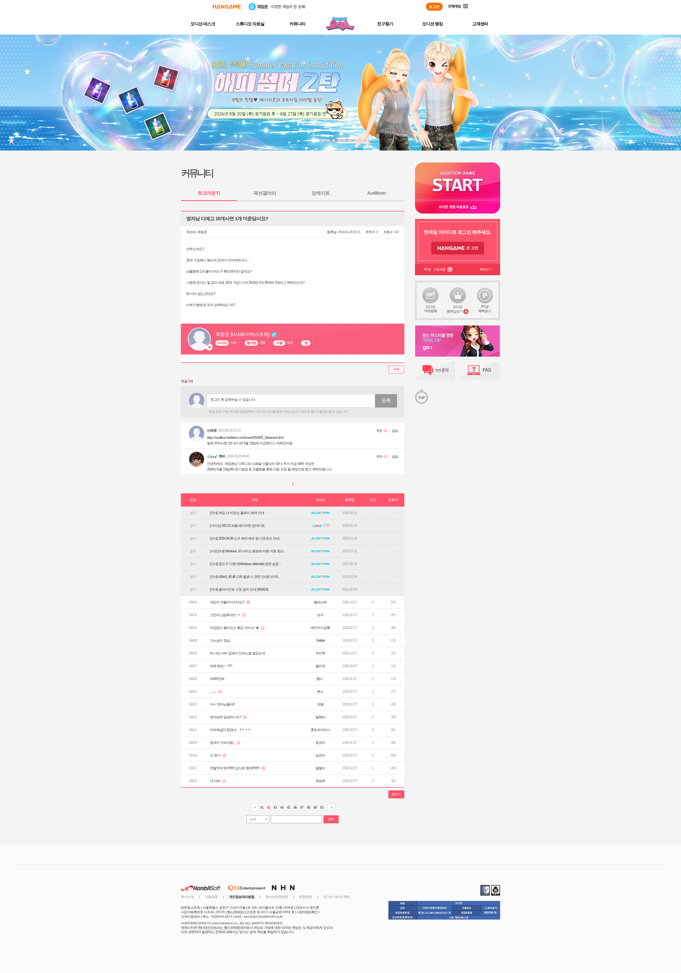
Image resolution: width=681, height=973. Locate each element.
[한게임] (227, 7)
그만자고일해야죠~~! (227, 615)
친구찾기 (385, 24)
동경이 (320, 743)
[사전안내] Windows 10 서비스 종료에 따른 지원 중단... (248, 551)
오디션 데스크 (202, 24)
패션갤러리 (265, 193)
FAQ (479, 370)
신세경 (212, 430)
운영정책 (305, 897)
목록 (396, 369)
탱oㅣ (320, 679)
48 (308, 807)
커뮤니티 (297, 24)
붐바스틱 (320, 602)
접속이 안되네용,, (225, 743)
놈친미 (320, 755)
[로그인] (434, 7)
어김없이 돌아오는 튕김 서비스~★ (237, 628)
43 (275, 807)
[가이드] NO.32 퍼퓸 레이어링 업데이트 (237, 526)
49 (315, 807)
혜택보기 (485, 269)
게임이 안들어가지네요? (230, 602)
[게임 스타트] (457, 181)
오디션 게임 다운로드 (457, 207)
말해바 (320, 717)
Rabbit (320, 640)
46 (295, 807)
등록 (386, 400)
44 (281, 807)
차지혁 (320, 653)
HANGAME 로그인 (457, 248)
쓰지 (320, 615)
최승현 (320, 781)
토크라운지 (209, 193)
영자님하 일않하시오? (228, 717)
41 (261, 807)
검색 (331, 819)
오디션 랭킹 (432, 24)
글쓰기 (396, 794)
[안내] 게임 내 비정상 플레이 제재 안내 (237, 513)
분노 (320, 692)
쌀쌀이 (320, 768)
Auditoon (376, 193)
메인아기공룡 (320, 628)
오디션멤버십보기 (455, 309)
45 (288, 807)
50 (321, 807)
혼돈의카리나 (320, 730)
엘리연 (320, 666)
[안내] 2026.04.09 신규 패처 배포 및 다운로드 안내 (244, 538)
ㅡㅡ (216, 692)
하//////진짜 (217, 679)
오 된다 (218, 755)
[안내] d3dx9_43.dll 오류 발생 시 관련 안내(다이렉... (245, 577)
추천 (379, 431)
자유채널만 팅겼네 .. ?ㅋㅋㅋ (230, 730)
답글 (395, 431)
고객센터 (480, 24)
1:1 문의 (435, 370)
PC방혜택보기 (484, 309)
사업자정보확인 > (308, 912)
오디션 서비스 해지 (336, 897)
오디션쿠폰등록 (430, 309)
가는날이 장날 (220, 640)
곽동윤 (202, 232)
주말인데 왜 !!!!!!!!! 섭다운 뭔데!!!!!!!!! (237, 768)
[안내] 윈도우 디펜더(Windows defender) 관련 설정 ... (246, 564)
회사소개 (187, 897)
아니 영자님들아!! (222, 704)
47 (301, 807)
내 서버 (218, 781)
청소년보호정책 (276, 897)
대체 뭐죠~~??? (221, 666)
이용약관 (211, 897)
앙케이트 (321, 193)
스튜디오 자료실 (250, 24)
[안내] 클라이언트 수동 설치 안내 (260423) (239, 589)
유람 (320, 704)
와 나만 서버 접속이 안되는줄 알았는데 (237, 653)
